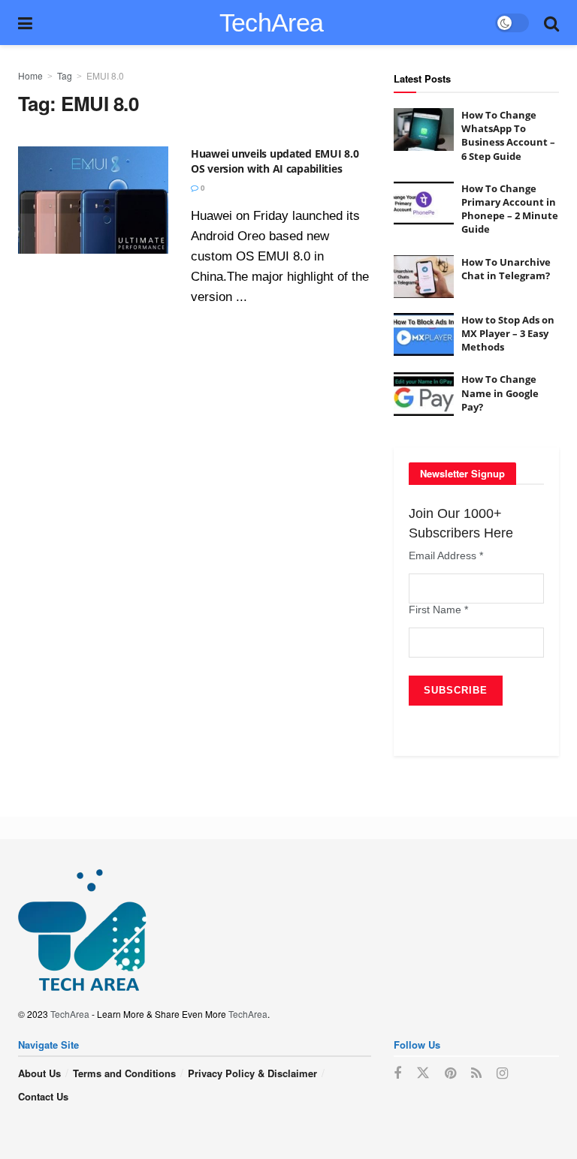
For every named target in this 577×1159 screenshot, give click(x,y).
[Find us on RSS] (476, 1073)
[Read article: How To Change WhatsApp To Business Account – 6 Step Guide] (424, 129)
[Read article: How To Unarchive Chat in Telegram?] (424, 276)
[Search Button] (551, 22)
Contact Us (43, 1096)
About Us (39, 1073)
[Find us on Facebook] (397, 1073)
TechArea (271, 22)
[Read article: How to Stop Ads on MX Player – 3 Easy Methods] (424, 334)
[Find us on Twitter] (423, 1073)
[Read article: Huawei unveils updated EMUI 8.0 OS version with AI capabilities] (93, 200)
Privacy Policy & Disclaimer (252, 1073)
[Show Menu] (25, 22)
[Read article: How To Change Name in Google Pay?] (424, 393)
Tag (64, 75)
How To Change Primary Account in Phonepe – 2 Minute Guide (509, 209)
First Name (438, 610)
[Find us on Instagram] (502, 1073)
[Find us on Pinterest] (450, 1073)
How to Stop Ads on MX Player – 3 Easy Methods (507, 333)
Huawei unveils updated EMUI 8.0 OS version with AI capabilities (274, 161)
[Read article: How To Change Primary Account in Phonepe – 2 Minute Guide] (424, 203)
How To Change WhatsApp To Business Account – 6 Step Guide (508, 135)
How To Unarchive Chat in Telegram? (506, 268)
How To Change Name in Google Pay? (500, 392)
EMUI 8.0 (105, 75)
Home (30, 75)
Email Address (446, 555)
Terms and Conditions (124, 1073)
